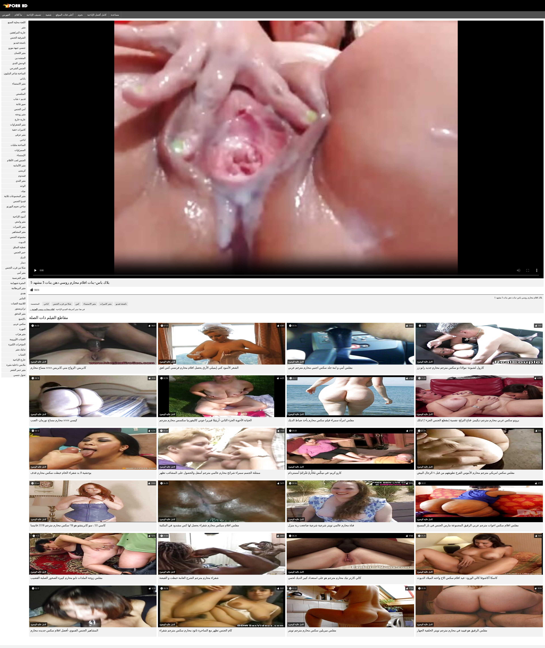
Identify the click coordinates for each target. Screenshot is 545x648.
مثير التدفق (20, 313)
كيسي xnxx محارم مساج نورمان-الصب (54, 420)
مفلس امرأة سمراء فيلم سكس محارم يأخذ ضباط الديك (321, 420)
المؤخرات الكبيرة (17, 344)
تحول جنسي (19, 375)
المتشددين (20, 58)
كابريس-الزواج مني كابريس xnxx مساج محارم (58, 367)
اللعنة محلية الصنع (17, 22)
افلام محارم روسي (46, 309)
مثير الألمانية (19, 165)
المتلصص (21, 94)
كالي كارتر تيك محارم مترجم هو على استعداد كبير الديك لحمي (324, 578)
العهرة (22, 329)
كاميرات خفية (19, 129)
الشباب (22, 354)
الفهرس (6, 14)
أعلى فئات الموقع (64, 14)
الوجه (23, 186)
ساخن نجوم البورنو (16, 206)
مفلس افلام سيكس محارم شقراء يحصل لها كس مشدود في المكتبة (199, 525)
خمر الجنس (20, 252)
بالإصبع (22, 319)
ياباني (23, 78)
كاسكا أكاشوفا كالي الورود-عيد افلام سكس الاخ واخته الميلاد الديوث (457, 578)
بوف (23, 191)
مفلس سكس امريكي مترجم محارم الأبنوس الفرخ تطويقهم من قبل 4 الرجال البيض (465, 472)
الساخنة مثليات (18, 145)
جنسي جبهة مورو (17, 48)
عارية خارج (20, 119)
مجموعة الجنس (18, 237)
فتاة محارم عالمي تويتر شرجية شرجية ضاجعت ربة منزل (321, 525)
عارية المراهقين (18, 32)
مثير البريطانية (18, 288)
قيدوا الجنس (19, 201)
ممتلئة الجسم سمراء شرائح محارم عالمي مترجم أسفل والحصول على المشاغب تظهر (209, 472)
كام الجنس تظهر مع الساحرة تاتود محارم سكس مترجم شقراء (195, 630)
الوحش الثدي (19, 63)
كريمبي (22, 170)
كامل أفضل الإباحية (96, 14)
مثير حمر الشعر (18, 370)
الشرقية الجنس (18, 37)
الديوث (22, 242)
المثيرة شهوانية (18, 283)
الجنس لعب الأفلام (16, 160)
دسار (23, 262)
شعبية (48, 14)
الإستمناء (21, 155)
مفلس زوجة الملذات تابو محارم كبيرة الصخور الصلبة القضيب (66, 578)
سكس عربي (19, 324)
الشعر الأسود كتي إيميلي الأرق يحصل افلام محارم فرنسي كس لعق (199, 367)
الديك (23, 257)
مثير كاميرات (19, 227)
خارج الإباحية (19, 359)
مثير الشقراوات (18, 124)
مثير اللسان (20, 53)
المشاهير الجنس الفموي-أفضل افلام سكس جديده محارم (64, 630)
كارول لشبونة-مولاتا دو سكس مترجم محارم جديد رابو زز (450, 367)
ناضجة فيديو (20, 42)
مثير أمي (21, 273)
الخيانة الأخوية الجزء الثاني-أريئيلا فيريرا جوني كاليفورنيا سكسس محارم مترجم (205, 420)
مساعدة (115, 14)
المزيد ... (33, 309)
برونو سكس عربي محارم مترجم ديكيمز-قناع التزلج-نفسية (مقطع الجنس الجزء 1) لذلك (468, 420)
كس (23, 88)
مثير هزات (20, 334)
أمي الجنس (20, 109)
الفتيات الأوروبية (18, 339)
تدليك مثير (21, 349)
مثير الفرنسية (19, 278)
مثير (24, 27)
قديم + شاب (19, 99)
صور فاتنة (21, 104)
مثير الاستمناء (19, 83)
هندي (23, 293)
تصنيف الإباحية (34, 14)
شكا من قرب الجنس (15, 267)
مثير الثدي (21, 181)
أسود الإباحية (19, 216)
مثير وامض (20, 221)
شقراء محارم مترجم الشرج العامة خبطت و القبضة (189, 578)
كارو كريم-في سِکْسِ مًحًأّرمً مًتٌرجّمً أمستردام (314, 472)
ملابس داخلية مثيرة (16, 365)
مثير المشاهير (19, 232)
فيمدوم (22, 175)
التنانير (22, 298)
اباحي (23, 140)
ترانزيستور (20, 308)
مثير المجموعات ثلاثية (15, 196)
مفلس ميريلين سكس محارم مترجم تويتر (312, 630)
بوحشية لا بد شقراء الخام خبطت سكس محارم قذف (61, 472)
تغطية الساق (19, 247)
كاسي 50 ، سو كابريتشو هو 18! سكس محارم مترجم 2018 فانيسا (68, 525)
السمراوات (20, 150)
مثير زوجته (20, 114)
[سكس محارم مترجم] (15, 7)
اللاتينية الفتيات (18, 303)
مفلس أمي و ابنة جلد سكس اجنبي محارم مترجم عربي (320, 367)
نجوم (80, 14)
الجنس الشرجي (18, 68)
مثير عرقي (20, 134)
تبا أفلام (18, 14)
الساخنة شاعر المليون (15, 73)
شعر (23, 211)
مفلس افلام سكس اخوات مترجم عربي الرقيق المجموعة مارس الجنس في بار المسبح (468, 525)
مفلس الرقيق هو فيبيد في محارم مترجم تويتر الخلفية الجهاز (452, 630)
